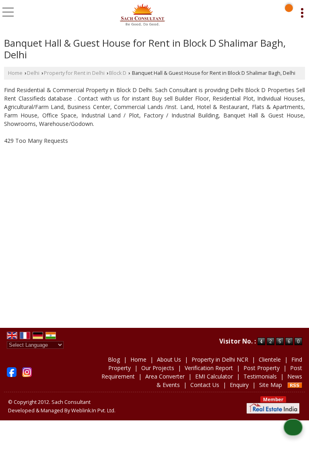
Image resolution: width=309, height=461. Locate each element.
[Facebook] (11, 371)
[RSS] (295, 385)
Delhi (33, 73)
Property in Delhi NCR (220, 359)
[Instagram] (27, 371)
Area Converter (165, 376)
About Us (169, 359)
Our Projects (157, 368)
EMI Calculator (214, 376)
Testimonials (260, 376)
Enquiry (239, 385)
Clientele (270, 359)
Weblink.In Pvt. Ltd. (93, 410)
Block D (117, 73)
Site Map (270, 385)
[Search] (289, 8)
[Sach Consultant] (142, 15)
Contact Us (204, 385)
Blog (114, 359)
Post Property (261, 368)
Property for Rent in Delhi (74, 73)
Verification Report (209, 368)
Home (15, 73)
